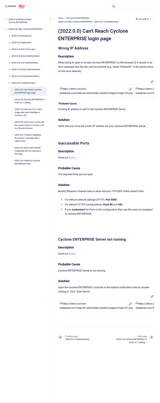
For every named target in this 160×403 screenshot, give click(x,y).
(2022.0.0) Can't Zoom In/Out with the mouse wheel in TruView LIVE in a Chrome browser (29, 125)
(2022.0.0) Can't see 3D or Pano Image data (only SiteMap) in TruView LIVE (28, 112)
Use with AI (144, 19)
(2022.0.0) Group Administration (25, 76)
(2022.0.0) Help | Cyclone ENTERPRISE (25, 29)
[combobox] (132, 6)
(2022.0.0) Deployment (21, 42)
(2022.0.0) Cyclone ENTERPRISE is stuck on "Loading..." (30, 101)
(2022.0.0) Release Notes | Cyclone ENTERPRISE (20, 21)
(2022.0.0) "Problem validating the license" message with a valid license (28, 138)
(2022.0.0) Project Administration (25, 69)
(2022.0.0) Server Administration (25, 56)
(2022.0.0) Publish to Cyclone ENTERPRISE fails (27, 162)
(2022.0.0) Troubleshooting (23, 83)
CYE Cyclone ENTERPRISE (77, 18)
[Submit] (113, 6)
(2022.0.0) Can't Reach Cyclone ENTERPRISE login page (28, 91)
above (71, 157)
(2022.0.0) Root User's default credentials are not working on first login (28, 151)
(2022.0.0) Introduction (21, 36)
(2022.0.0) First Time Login (23, 49)
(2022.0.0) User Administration (24, 63)
